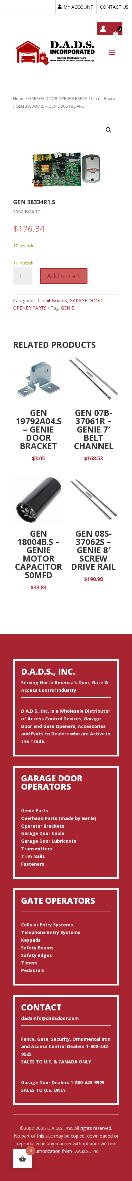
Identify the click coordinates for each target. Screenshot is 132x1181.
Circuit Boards (104, 98)
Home (19, 98)
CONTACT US (114, 7)
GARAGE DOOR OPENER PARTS (57, 98)
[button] (108, 130)
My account (103, 28)
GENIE (67, 308)
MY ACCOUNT (78, 7)
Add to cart (63, 276)
